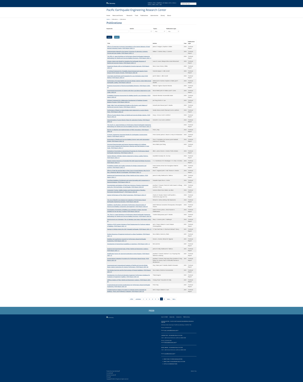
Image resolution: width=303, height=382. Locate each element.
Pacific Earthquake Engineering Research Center (136, 10)
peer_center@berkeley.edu (171, 330)
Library (163, 15)
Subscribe (171, 317)
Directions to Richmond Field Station (174, 361)
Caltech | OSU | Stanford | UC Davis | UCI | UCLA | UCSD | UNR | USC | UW (162, 3)
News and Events (118, 15)
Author (132, 28)
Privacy (109, 377)
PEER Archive (186, 317)
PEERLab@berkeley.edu (170, 342)
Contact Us (178, 317)
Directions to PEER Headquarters (173, 359)
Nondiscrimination (111, 375)
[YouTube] (117, 320)
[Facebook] (108, 320)
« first (132, 299)
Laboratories (154, 15)
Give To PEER (164, 317)
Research (129, 15)
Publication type (171, 28)
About (169, 15)
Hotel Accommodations (170, 364)
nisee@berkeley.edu (169, 353)
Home (108, 15)
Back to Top (193, 371)
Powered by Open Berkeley (113, 371)
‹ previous (138, 299)
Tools (136, 15)
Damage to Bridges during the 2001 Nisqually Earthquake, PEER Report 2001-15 (129, 229)
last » (175, 299)
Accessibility (110, 373)
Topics (155, 28)
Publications (144, 15)
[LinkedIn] (114, 320)
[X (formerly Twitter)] (111, 320)
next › (169, 299)
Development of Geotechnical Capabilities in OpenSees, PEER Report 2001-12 (128, 244)
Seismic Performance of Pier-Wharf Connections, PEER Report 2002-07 (126, 195)
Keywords (110, 28)
